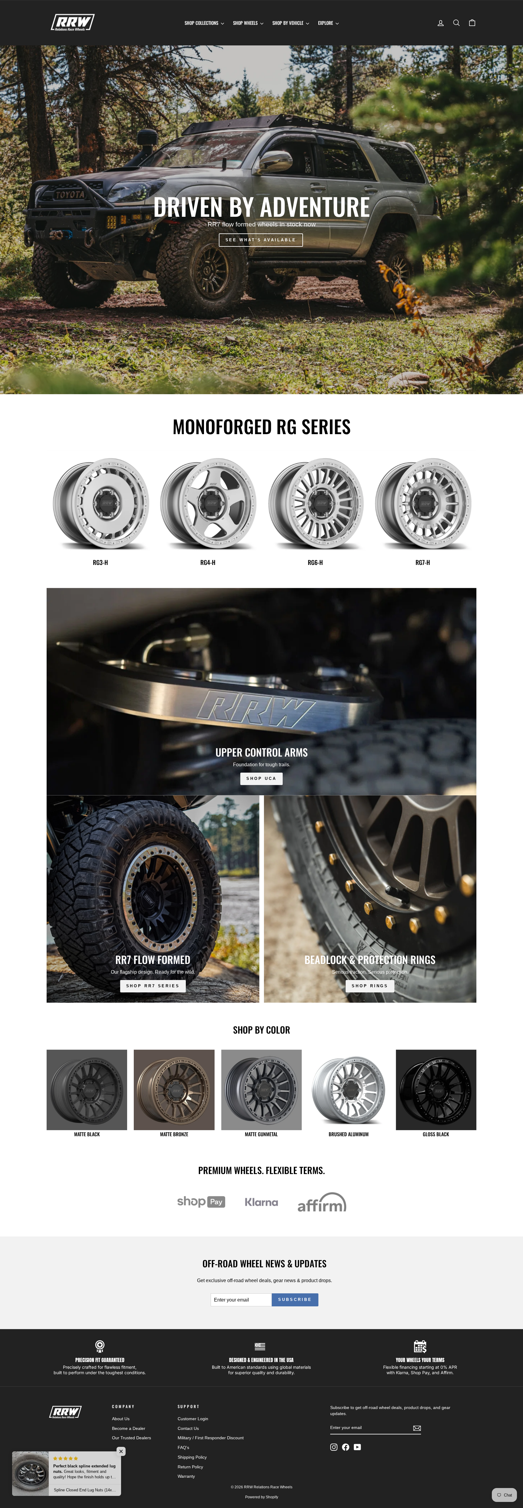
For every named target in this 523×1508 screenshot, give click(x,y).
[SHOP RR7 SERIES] (153, 899)
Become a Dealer (128, 1428)
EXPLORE (326, 22)
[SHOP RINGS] (370, 899)
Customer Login (193, 1419)
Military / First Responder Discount (211, 1438)
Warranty (186, 1476)
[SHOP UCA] (261, 691)
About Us (121, 1419)
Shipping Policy (192, 1457)
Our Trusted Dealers (131, 1438)
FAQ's (183, 1447)
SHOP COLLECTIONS (202, 22)
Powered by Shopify (261, 1497)
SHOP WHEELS (246, 22)
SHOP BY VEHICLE (288, 22)
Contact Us (188, 1428)
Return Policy (190, 1467)
